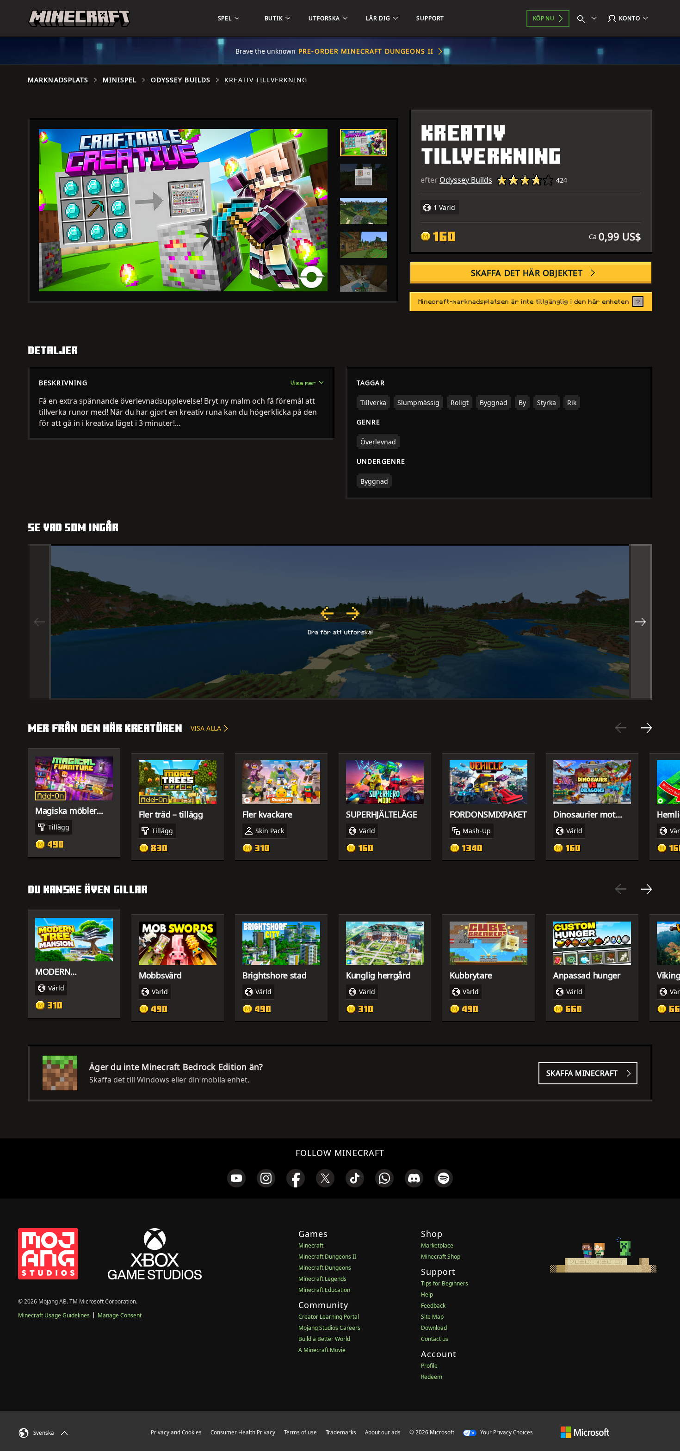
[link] (236, 1178)
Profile (429, 1366)
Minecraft (310, 1245)
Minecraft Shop (440, 1256)
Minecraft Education (324, 1290)
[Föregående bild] (620, 727)
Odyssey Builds (181, 80)
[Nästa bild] (646, 727)
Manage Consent (120, 1315)
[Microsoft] (585, 1432)
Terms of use (300, 1432)
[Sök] (589, 18)
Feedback (433, 1306)
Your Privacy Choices (506, 1432)
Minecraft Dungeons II (327, 1256)
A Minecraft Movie (322, 1350)
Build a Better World (324, 1339)
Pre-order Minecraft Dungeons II (365, 51)
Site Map (432, 1317)
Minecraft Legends (322, 1279)
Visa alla (206, 728)
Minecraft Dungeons (324, 1268)
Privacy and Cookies (176, 1432)
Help (427, 1294)
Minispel (120, 80)
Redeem (431, 1377)
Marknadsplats (58, 80)
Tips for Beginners (444, 1283)
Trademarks (341, 1432)
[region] (340, 622)
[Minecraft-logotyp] (79, 18)
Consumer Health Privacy (242, 1432)
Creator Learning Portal (328, 1317)
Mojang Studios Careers (329, 1328)
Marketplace (437, 1245)
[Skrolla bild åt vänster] (39, 622)
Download (434, 1328)
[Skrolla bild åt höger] (640, 622)
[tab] (363, 143)
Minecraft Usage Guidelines (54, 1315)
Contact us (434, 1339)
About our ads (383, 1432)
